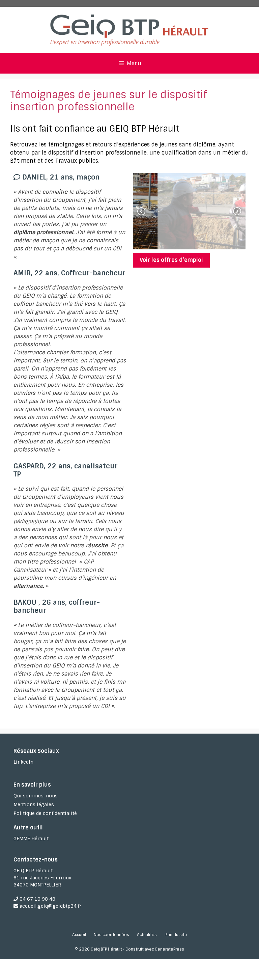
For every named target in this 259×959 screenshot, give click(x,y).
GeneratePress (169, 949)
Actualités (147, 934)
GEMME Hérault (31, 838)
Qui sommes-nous (35, 796)
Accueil (79, 934)
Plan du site (176, 934)
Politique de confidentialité (45, 813)
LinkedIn (23, 762)
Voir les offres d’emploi (171, 260)
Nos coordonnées (111, 934)
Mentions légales (33, 804)
